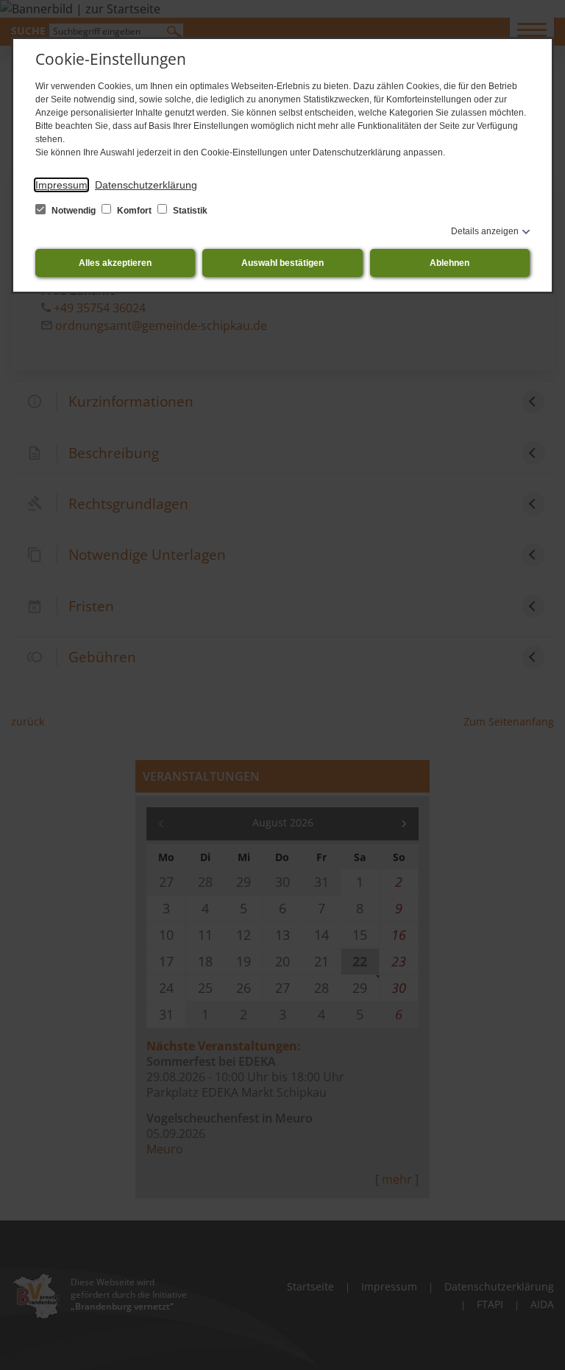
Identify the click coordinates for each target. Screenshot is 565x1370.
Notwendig (73, 211)
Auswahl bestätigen (282, 263)
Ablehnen (449, 263)
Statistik (189, 211)
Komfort (134, 211)
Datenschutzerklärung (146, 185)
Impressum (61, 185)
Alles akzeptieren (115, 263)
